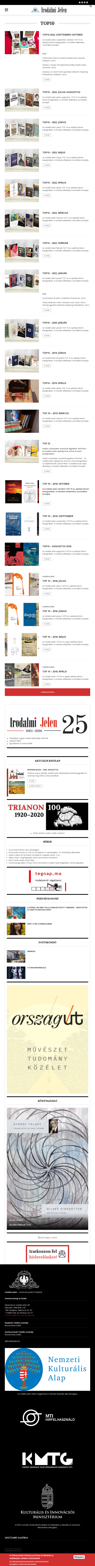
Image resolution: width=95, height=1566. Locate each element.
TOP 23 (46, 443)
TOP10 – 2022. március (55, 212)
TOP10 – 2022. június (54, 122)
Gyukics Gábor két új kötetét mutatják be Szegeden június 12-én (34, 855)
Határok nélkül (15, 741)
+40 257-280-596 (27, 1315)
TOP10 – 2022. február (55, 243)
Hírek (47, 841)
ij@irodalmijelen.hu (12, 1341)
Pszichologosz (47, 898)
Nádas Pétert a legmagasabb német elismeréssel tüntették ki (33, 857)
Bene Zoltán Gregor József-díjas (21, 860)
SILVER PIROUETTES (20, 1224)
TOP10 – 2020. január (54, 322)
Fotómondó (47, 942)
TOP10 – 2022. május (53, 152)
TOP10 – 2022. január (54, 273)
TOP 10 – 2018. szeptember (57, 516)
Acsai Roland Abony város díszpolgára (24, 850)
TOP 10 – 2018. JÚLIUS (54, 580)
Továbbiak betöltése (47, 692)
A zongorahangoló (36, 967)
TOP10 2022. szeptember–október (62, 34)
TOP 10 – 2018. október (55, 483)
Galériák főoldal (12, 1550)
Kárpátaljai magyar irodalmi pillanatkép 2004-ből (28, 738)
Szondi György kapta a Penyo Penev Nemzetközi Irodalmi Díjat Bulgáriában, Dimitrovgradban (46, 863)
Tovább (46, 80)
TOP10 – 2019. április (54, 383)
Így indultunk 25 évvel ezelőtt (20, 743)
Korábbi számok (35, 786)
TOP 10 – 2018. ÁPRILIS (54, 671)
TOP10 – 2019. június (54, 352)
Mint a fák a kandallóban (39, 924)
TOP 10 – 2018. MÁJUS (54, 636)
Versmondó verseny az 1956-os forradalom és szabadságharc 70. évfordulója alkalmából (44, 852)
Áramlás (31, 951)
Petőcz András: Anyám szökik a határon (49, 833)
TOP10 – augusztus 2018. (57, 546)
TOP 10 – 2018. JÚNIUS (54, 611)
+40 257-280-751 (13, 1315)
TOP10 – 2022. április (54, 182)
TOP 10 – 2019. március (55, 413)
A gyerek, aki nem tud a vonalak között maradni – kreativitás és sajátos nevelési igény (57, 908)
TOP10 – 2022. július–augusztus (61, 92)
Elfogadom (79, 1557)
